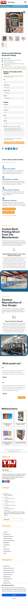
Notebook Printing (8, 5)
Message (5, 126)
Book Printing (6, 566)
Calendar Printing (7, 583)
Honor (4, 547)
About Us (5, 532)
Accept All (14, 595)
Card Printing (6, 581)
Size (4, 79)
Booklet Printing (6, 576)
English (7, 519)
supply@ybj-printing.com (9, 502)
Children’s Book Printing (8, 570)
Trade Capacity (6, 545)
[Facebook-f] (3, 481)
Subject (5, 95)
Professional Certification (8, 540)
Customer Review (7, 551)
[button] (24, 12)
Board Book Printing (7, 574)
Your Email (5, 110)
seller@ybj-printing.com (14, 451)
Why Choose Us (6, 534)
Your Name (5, 104)
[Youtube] (8, 481)
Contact (5, 553)
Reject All (14, 598)
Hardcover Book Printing (8, 568)
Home (2, 5)
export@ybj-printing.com (9, 498)
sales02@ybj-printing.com (10, 505)
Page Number (6, 85)
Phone (4, 115)
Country (5, 121)
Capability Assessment (8, 536)
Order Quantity (6, 90)
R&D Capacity (6, 542)
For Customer (6, 549)
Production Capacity (7, 538)
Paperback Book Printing (8, 572)
